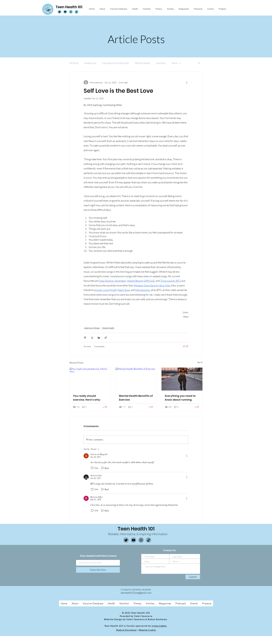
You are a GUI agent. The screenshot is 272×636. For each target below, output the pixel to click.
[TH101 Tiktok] (76, 12)
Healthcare (90, 63)
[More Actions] (186, 456)
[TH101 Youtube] (65, 12)
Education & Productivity (115, 63)
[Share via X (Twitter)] (92, 337)
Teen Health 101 (69, 7)
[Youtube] (133, 540)
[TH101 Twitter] (59, 12)
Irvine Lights (159, 626)
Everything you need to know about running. (180, 397)
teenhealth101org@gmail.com (136, 592)
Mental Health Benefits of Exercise (136, 397)
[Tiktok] (148, 540)
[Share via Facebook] (85, 337)
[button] (199, 63)
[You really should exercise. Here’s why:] (90, 379)
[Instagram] (141, 540)
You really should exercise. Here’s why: (86, 397)
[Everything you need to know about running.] (182, 379)
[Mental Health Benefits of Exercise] (136, 379)
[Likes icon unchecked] (92, 468)
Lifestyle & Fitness (92, 328)
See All (200, 362)
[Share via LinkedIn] (98, 337)
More (175, 63)
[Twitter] (126, 540)
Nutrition (161, 63)
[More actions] (186, 82)
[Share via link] (105, 337)
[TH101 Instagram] (71, 12)
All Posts (74, 63)
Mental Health (142, 63)
